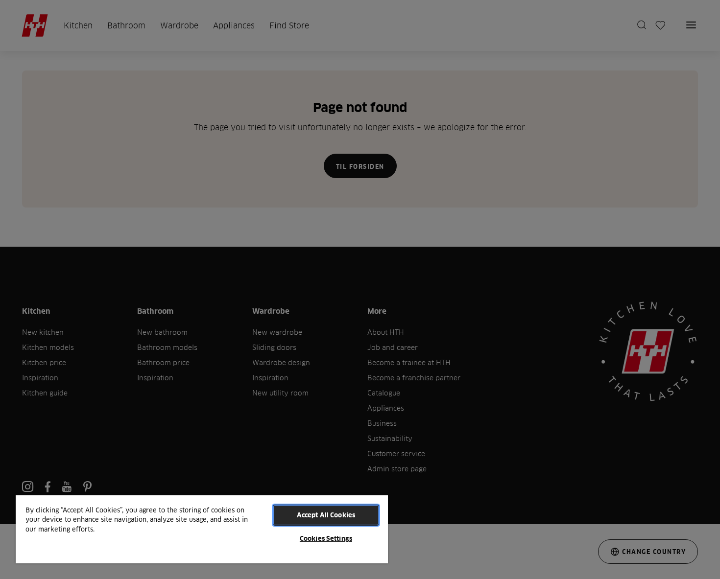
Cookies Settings (326, 538)
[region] (202, 528)
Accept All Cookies (326, 515)
